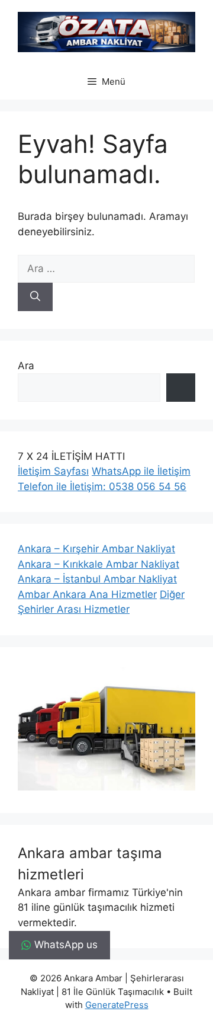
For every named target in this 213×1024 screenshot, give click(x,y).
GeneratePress (117, 1004)
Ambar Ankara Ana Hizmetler (87, 594)
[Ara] (35, 297)
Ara (26, 366)
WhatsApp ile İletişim (141, 471)
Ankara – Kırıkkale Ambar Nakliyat (98, 564)
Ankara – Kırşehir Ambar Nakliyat (96, 549)
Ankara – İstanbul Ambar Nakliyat (97, 579)
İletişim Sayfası (53, 471)
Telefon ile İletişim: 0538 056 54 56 (102, 486)
